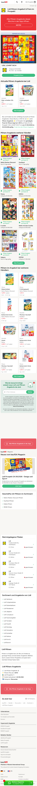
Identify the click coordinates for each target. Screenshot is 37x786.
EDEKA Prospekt (5, 726)
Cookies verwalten (23, 779)
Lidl (24, 703)
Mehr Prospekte (18, 263)
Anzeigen (32, 5)
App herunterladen (6, 754)
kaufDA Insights (5, 752)
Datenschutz (4, 776)
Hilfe (2, 774)
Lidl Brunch (7, 642)
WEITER (18, 25)
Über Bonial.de (5, 714)
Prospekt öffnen (18, 75)
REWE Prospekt (5, 731)
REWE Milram (8, 507)
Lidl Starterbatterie (9, 605)
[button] (18, 55)
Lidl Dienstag (8, 627)
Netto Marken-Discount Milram (13, 498)
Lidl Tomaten (8, 621)
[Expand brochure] (18, 49)
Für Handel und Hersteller (8, 717)
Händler (10, 703)
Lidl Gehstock (8, 599)
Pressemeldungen (5, 757)
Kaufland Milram (9, 501)
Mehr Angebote (18, 110)
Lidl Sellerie (7, 636)
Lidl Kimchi (7, 639)
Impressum (21, 774)
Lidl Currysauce (8, 614)
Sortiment (30, 703)
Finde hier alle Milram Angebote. (24, 127)
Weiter (30, 392)
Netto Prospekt (5, 740)
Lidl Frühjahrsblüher (10, 602)
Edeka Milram (8, 504)
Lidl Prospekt (4, 743)
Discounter (18, 703)
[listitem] (9, 95)
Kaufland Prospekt (5, 728)
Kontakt (20, 776)
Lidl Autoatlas (8, 633)
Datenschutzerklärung (18, 406)
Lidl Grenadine (8, 630)
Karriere (3, 719)
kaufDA (4, 703)
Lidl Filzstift (7, 624)
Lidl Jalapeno (8, 611)
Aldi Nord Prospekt (6, 738)
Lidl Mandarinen (9, 608)
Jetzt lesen (18, 486)
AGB (2, 779)
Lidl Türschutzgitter (10, 618)
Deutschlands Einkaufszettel (8, 750)
